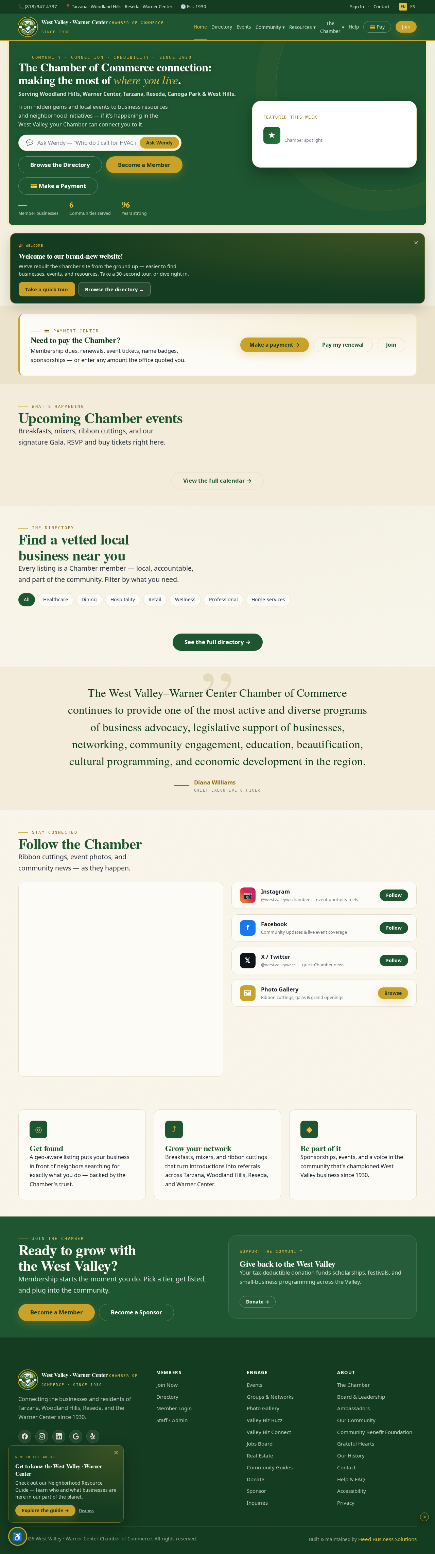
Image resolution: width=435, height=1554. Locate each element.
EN (403, 6)
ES (412, 6)
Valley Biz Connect (269, 1432)
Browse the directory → (114, 289)
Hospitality (122, 599)
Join (406, 26)
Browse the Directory (60, 165)
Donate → (257, 1301)
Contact (381, 6)
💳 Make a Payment (58, 186)
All (27, 599)
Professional (223, 599)
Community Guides (270, 1467)
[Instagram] (41, 1436)
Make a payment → (274, 344)
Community (270, 27)
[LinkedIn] (58, 1436)
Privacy (345, 1502)
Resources (302, 27)
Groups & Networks (270, 1396)
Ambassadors (353, 1408)
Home (200, 26)
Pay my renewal (343, 344)
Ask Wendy (159, 142)
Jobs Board (260, 1443)
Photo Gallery (263, 1408)
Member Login (174, 1408)
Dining (89, 599)
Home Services (268, 599)
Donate (255, 1479)
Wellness (185, 599)
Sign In (357, 6)
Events (244, 26)
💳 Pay (377, 26)
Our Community (356, 1420)
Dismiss (86, 1510)
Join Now (167, 1384)
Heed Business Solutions (387, 1539)
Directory (221, 26)
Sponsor (256, 1490)
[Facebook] (24, 1436)
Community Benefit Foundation (374, 1432)
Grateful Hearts (355, 1443)
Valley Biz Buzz (264, 1420)
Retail (155, 599)
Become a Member (144, 165)
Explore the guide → (45, 1510)
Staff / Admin (172, 1420)
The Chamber (332, 27)
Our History (351, 1455)
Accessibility (351, 1490)
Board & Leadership (361, 1396)
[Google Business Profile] (75, 1436)
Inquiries (257, 1502)
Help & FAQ (351, 1479)
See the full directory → (218, 642)
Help (354, 26)
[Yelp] (92, 1436)
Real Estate (260, 1455)
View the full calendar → (217, 480)
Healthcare (55, 599)
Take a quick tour (47, 289)
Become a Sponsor (136, 1312)
